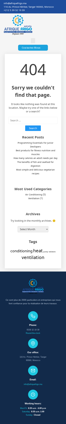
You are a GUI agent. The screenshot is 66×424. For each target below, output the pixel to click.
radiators (52, 252)
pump (45, 252)
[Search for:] (33, 120)
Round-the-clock (33, 333)
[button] (33, 40)
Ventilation (33, 198)
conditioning (21, 250)
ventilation (33, 257)
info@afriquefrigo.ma (33, 384)
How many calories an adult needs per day (35, 158)
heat (38, 251)
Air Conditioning (33, 194)
